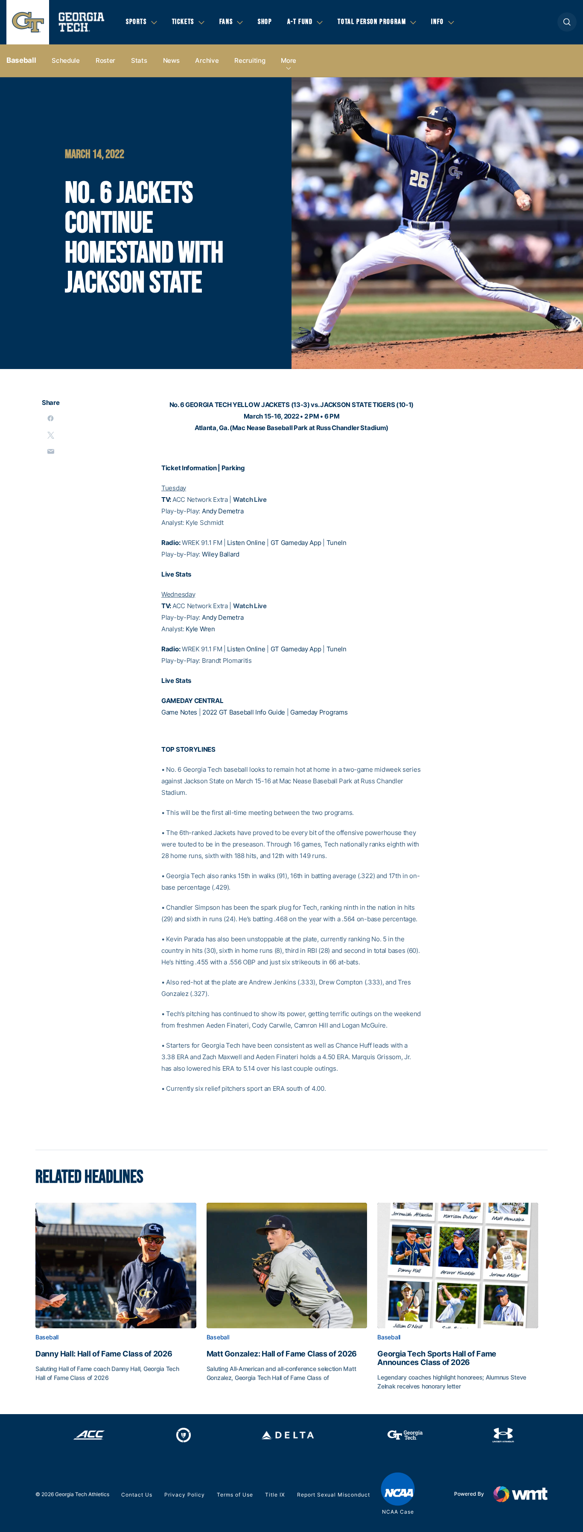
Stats (139, 60)
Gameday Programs (318, 712)
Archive (207, 60)
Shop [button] (265, 22)
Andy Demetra (222, 511)
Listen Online (246, 543)
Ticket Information (189, 468)
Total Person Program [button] (372, 22)
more (288, 60)
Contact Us (136, 1494)
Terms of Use (235, 1494)
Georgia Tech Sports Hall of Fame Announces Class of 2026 (436, 1358)
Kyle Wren (200, 629)
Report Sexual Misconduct (333, 1494)
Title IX (275, 1494)
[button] (567, 22)
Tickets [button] (183, 22)
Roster (105, 60)
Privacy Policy (184, 1494)
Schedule (66, 60)
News (171, 60)
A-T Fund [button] (300, 22)
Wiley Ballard (220, 554)
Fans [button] (226, 22)
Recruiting (249, 60)
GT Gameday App (296, 543)
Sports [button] (136, 22)
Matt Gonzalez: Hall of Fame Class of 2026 (282, 1354)
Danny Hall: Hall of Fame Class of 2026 (103, 1354)
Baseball (21, 60)
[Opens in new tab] (89, 1435)
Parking (233, 468)
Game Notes (179, 712)
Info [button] (437, 22)
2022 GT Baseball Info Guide (243, 712)
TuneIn (336, 543)
